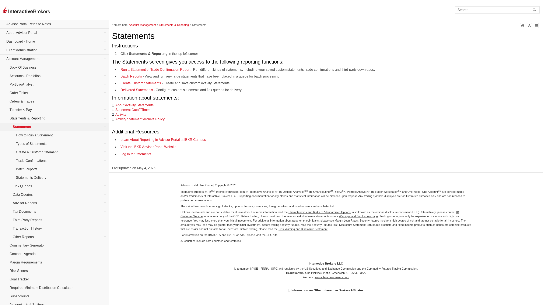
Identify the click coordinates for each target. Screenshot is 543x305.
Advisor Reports (25, 203)
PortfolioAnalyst (21, 84)
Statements (22, 127)
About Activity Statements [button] (134, 105)
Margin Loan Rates (346, 220)
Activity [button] (120, 114)
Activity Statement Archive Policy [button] (140, 119)
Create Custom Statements (140, 83)
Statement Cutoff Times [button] (132, 110)
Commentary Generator (27, 245)
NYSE (254, 268)
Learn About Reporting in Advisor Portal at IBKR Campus (163, 139)
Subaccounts (19, 296)
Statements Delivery (31, 177)
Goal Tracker (19, 279)
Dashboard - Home (20, 41)
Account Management (22, 59)
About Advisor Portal (21, 33)
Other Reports (23, 237)
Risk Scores (19, 271)
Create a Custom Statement (36, 152)
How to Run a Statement (34, 135)
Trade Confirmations (31, 160)
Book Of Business (23, 67)
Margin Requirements (26, 262)
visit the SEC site (266, 235)
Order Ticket (19, 93)
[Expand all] (536, 25)
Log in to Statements (135, 154)
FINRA (264, 268)
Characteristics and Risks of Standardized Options (319, 212)
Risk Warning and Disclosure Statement (302, 229)
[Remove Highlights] (529, 25)
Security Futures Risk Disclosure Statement (339, 224)
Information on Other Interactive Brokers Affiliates (327, 290)
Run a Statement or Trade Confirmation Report (155, 69)
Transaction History (27, 228)
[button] (535, 10)
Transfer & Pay (21, 110)
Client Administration (22, 50)
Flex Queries (22, 186)
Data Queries (23, 194)
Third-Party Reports (27, 220)
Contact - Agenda (23, 254)
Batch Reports (26, 169)
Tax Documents (24, 211)
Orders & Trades (22, 101)
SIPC (274, 268)
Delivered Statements (136, 90)
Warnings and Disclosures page (358, 216)
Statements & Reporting (27, 118)
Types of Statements (31, 144)
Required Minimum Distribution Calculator (41, 288)
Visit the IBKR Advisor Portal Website (148, 147)
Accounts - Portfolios (25, 76)
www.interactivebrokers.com (332, 277)
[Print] (522, 25)
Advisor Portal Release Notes (28, 24)
